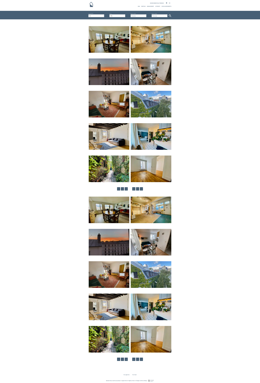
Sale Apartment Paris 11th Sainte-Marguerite (151, 39)
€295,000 (109, 107)
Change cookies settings (141, 380)
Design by (152, 381)
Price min (133, 13)
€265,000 (151, 74)
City (110, 13)
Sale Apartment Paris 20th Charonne (109, 168)
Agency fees (131, 380)
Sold (89, 202)
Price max (154, 13)
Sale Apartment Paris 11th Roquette (151, 71)
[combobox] (96, 15)
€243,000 (151, 171)
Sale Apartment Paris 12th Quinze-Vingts (151, 104)
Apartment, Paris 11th (151, 37)
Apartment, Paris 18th (109, 101)
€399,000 (151, 42)
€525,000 (109, 42)
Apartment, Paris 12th (151, 101)
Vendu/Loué (91, 31)
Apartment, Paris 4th (109, 134)
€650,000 (109, 139)
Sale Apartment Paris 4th (109, 136)
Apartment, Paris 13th (109, 37)
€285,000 (151, 107)
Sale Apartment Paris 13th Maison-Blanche (109, 39)
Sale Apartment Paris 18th (109, 104)
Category (91, 13)
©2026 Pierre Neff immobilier (113, 380)
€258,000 (151, 139)
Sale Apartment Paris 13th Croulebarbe (151, 168)
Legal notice (124, 380)
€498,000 (109, 74)
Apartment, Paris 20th (109, 166)
